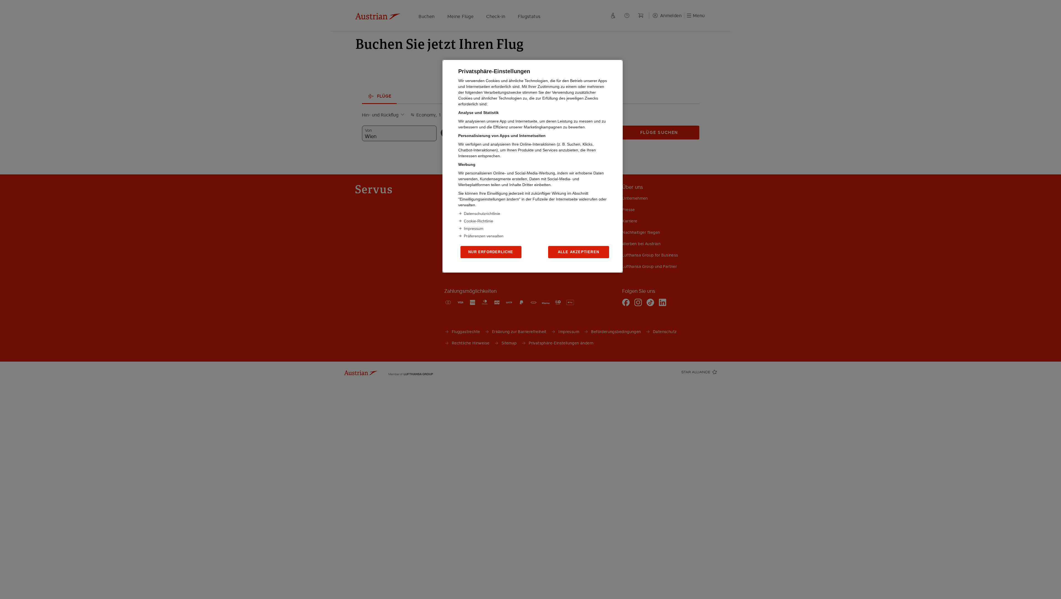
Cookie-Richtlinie (478, 221)
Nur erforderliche (490, 252)
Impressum (473, 228)
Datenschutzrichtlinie (482, 213)
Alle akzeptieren (578, 252)
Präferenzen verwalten (483, 236)
